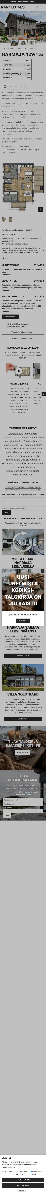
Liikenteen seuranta (21, 1173)
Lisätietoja (21, 1191)
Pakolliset (8, 1172)
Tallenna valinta (23, 1180)
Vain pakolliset (23, 1185)
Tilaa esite (22, 621)
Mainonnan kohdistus (36, 1173)
